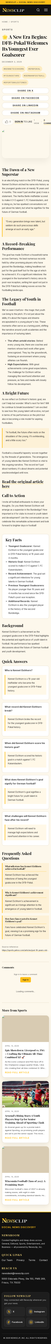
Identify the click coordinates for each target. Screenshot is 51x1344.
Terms (31, 1260)
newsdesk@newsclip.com (15, 1273)
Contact (43, 1260)
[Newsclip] (13, 10)
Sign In (26, 980)
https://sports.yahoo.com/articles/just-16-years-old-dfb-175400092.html (25, 950)
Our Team (7, 1260)
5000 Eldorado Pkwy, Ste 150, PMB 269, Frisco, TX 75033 (24, 1280)
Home (5, 22)
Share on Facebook (26, 98)
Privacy (20, 1260)
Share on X (25, 90)
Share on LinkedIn (26, 105)
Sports (15, 22)
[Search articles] (38, 10)
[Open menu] (46, 10)
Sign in (19, 121)
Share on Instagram (25, 112)
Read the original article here (22, 484)
